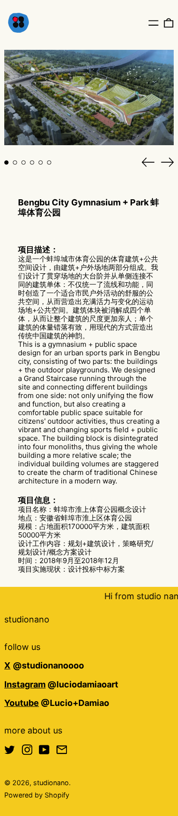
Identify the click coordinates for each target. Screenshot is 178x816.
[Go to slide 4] (32, 162)
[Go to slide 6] (49, 162)
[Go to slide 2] (15, 162)
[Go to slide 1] (6, 162)
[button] (168, 22)
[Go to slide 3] (23, 162)
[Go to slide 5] (40, 162)
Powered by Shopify (36, 795)
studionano (26, 619)
